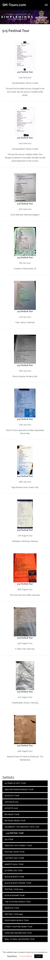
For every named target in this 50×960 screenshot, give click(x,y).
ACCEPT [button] (38, 956)
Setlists (8, 777)
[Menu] (46, 5)
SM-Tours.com (14, 5)
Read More (12, 956)
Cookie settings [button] (25, 956)
